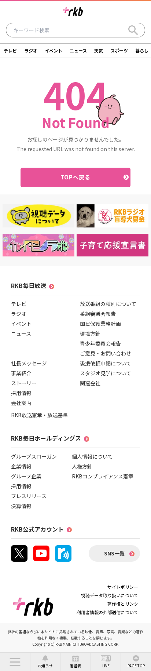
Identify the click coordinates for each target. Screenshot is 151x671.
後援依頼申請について (105, 363)
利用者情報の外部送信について (107, 612)
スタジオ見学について (105, 373)
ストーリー (24, 383)
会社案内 (21, 402)
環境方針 (90, 333)
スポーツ (119, 50)
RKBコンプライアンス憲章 (102, 476)
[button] (15, 662)
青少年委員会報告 (100, 343)
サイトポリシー (122, 587)
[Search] (133, 30)
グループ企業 (26, 476)
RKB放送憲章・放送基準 (39, 415)
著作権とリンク (122, 604)
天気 (98, 50)
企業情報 (21, 466)
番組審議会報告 (98, 313)
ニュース (78, 50)
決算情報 (21, 506)
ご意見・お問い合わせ (105, 353)
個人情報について (92, 456)
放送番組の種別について (108, 303)
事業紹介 (21, 373)
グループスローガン (34, 456)
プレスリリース (29, 496)
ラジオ (30, 50)
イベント (53, 50)
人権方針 (82, 466)
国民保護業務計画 (100, 323)
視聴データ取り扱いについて (109, 595)
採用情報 (21, 393)
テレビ (10, 50)
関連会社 (90, 383)
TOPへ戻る (75, 177)
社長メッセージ (29, 363)
